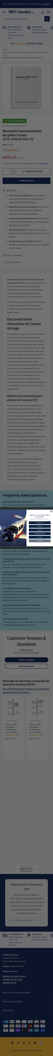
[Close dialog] (51, 511)
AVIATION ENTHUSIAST (39, 533)
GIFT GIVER (39, 537)
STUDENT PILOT (40, 522)
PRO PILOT (39, 529)
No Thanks (39, 540)
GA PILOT (40, 526)
